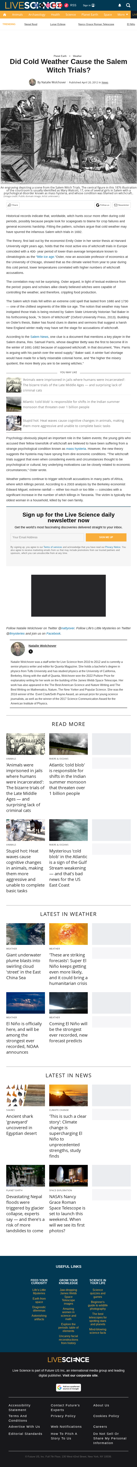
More (121, 15)
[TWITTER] (32, 651)
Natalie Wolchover (53, 82)
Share (15, 204)
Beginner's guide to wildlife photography (98, 1305)
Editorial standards (25, 1434)
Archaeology (37, 15)
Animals (17, 15)
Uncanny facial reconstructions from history (68, 1339)
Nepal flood (30, 24)
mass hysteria (76, 448)
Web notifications (66, 1426)
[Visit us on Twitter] (42, 5)
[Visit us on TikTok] (66, 5)
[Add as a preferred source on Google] (68, 1387)
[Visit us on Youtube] (54, 5)
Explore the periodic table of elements (68, 1327)
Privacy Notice (112, 547)
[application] (68, 596)
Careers (100, 1426)
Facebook (53, 633)
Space (108, 15)
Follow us (104, 204)
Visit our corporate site (80, 1375)
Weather (77, 56)
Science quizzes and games (97, 1293)
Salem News (39, 337)
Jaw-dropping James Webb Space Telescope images (68, 1296)
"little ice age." (46, 257)
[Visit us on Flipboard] (60, 5)
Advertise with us (24, 1426)
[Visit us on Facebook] (36, 5)
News (105, 82)
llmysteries (17, 633)
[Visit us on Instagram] (48, 5)
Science (71, 15)
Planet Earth (90, 15)
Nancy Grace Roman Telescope (96, 24)
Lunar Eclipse (57, 24)
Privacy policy (63, 1416)
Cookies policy (106, 1416)
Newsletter (123, 204)
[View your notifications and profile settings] (119, 5)
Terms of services (53, 547)
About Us (101, 1405)
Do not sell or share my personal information (110, 1438)
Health (55, 15)
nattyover (67, 628)
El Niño (131, 24)
